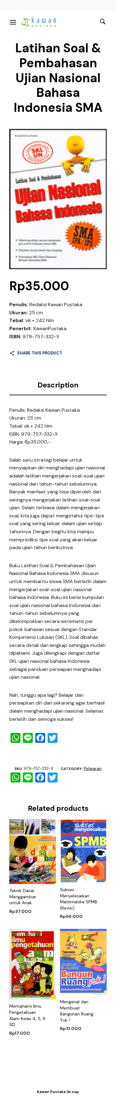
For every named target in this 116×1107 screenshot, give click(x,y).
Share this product (39, 353)
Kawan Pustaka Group (58, 1091)
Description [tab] (58, 385)
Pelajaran (93, 768)
